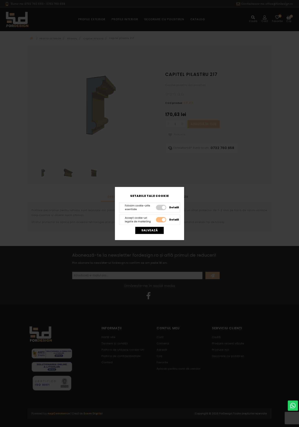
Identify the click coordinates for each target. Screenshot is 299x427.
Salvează (149, 230)
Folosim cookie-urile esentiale (137, 207)
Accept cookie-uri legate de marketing (138, 219)
